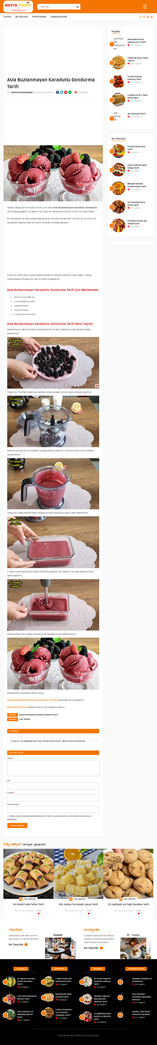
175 (131, 208)
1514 (132, 101)
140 (131, 171)
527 (136, 1003)
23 (78, 92)
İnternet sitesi (13, 804)
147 (132, 227)
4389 (132, 64)
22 (91, 914)
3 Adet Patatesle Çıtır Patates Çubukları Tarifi (64, 1012)
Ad (9, 780)
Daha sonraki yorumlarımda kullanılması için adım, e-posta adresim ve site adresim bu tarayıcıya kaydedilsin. (49, 818)
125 (131, 189)
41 (58, 984)
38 (58, 1000)
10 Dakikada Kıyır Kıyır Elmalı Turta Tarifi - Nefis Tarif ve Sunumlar (53, 741)
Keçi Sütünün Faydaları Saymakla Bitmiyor (141, 997)
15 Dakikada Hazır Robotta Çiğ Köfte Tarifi (102, 1016)
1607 (132, 45)
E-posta (11, 792)
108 (98, 1005)
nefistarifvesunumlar (22, 92)
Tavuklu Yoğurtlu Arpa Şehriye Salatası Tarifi (102, 999)
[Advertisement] (53, 49)
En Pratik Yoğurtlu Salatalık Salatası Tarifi (102, 981)
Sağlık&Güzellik (59, 17)
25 (41, 914)
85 (20, 987)
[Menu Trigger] (145, 6)
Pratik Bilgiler (39, 17)
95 (131, 152)
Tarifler (7, 17)
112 (21, 1020)
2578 (132, 117)
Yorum (10, 758)
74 (58, 1018)
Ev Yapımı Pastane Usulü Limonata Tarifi (26, 981)
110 (98, 1022)
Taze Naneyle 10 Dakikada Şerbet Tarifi (25, 1014)
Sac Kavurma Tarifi (137, 114)
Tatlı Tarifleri (24, 719)
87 (20, 1002)
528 (136, 984)
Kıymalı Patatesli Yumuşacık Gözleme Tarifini (32, 700)
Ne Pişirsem (21, 17)
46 (97, 987)
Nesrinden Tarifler (17, 707)
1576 (132, 82)
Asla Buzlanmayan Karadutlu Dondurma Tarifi (38, 715)
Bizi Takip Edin (16, 944)
